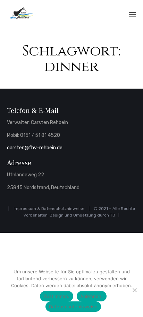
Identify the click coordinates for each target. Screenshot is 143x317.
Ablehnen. (91, 296)
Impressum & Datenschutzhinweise (49, 208)
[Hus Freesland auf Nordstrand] (22, 13)
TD (112, 215)
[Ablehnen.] (134, 290)
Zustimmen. (56, 296)
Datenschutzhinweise (73, 306)
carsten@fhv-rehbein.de (34, 148)
